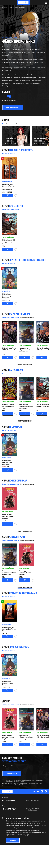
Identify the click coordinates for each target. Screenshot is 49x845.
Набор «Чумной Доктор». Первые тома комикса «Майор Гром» (8, 187)
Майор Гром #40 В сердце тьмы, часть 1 (9, 242)
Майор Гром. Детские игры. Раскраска (7, 296)
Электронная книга (7, 512)
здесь (15, 832)
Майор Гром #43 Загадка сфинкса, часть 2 (8, 406)
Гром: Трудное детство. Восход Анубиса (8, 516)
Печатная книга (6, 624)
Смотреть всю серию (25, 365)
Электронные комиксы (10, 209)
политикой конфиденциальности (15, 781)
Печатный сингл (6, 291)
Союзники (10, 124)
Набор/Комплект (7, 181)
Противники (20, 124)
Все (3, 124)
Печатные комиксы (9, 154)
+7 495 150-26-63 (9, 809)
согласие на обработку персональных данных (21, 780)
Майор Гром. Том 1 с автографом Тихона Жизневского (9, 629)
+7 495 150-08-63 (9, 800)
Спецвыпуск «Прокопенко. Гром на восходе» (26, 350)
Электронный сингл (8, 237)
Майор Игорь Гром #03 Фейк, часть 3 (9, 349)
